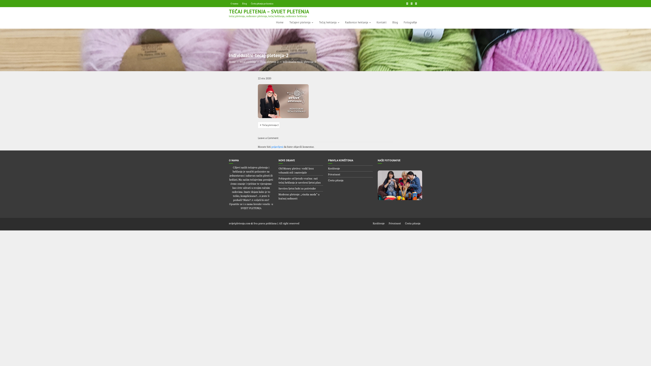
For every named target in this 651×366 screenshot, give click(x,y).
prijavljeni (277, 146)
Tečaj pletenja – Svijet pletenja (269, 11)
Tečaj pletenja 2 (270, 125)
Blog (244, 3)
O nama (234, 3)
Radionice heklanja (356, 22)
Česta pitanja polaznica (262, 3)
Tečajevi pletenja (299, 22)
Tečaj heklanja (328, 22)
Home (279, 22)
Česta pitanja (335, 180)
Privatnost (334, 174)
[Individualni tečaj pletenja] (400, 185)
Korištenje (334, 168)
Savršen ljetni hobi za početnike (297, 188)
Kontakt (382, 22)
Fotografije (410, 22)
